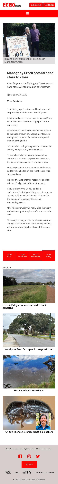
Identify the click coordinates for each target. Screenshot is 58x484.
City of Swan (9, 255)
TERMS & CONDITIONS (27, 472)
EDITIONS (49, 5)
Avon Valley (48, 255)
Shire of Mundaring (35, 255)
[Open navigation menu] (27, 14)
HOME (29, 464)
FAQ (16, 472)
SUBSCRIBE (36, 5)
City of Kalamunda (22, 255)
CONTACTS (50, 472)
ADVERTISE (39, 472)
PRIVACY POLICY (8, 472)
